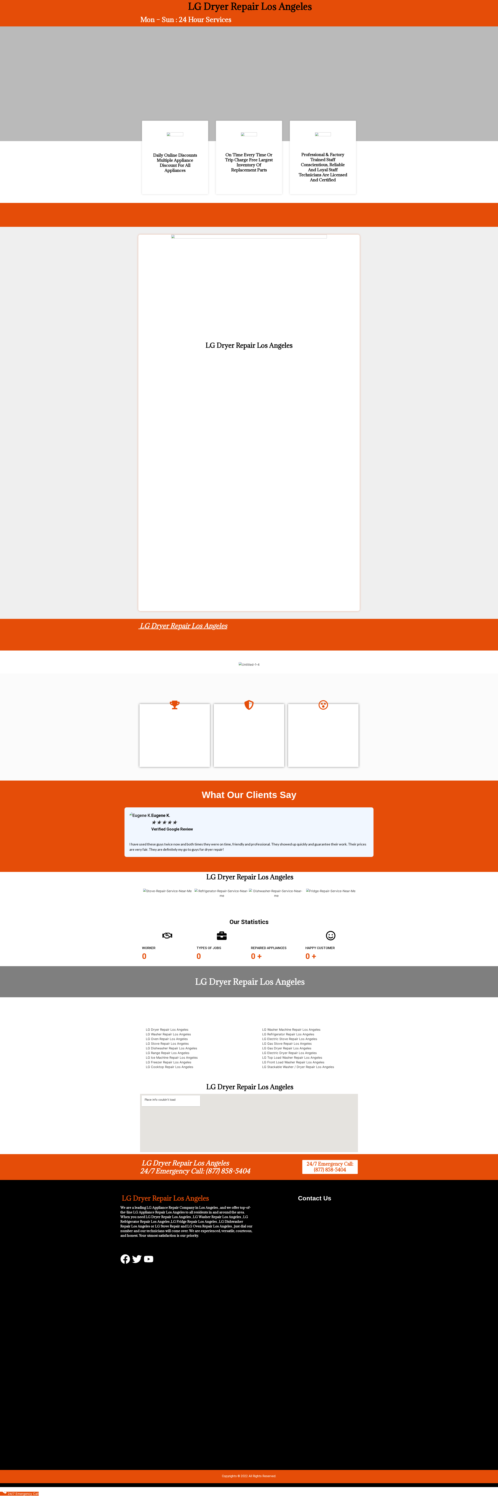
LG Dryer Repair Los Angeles (182, 626)
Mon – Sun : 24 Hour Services (185, 19)
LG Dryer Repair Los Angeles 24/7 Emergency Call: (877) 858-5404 (195, 1167)
